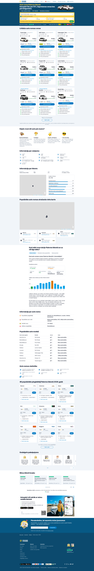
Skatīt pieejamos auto (27, 234)
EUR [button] (41, 1)
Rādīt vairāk (47, 120)
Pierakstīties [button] (71, 1)
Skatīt (34, 392)
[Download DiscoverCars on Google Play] (23, 508)
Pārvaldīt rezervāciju (62, 1)
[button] (36, 1)
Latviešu (48, 1)
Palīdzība (54, 1)
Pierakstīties (52, 527)
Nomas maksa (33, 253)
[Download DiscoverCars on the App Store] (30, 508)
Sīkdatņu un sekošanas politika (52, 567)
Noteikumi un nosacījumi (63, 567)
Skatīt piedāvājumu (28, 46)
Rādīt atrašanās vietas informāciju (28, 50)
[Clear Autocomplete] (73, 14)
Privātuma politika (44, 567)
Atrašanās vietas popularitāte (44, 253)
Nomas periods (55, 253)
